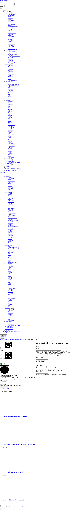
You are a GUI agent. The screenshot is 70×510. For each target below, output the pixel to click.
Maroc (9, 271)
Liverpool (10, 195)
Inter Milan (10, 229)
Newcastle (10, 204)
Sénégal (10, 304)
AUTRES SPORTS (7, 326)
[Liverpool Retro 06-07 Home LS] (15, 497)
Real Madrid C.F (12, 178)
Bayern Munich (11, 215)
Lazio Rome (11, 237)
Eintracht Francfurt (12, 221)
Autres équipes (8, 308)
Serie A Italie (8, 227)
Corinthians (10, 315)
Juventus (10, 234)
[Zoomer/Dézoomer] (0, 508)
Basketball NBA (9, 329)
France (9, 269)
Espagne (10, 272)
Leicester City (11, 200)
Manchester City (11, 198)
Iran (9, 297)
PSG (9, 246)
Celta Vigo (10, 187)
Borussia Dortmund (12, 218)
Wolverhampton (11, 208)
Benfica (10, 314)
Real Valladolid (11, 188)
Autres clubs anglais (12, 213)
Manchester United (12, 197)
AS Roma (10, 231)
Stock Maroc (11, 324)
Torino (9, 242)
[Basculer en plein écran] (1, 508)
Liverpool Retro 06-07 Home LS (14, 500)
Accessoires (8, 322)
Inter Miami (10, 310)
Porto (9, 319)
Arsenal (10, 194)
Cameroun (10, 289)
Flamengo (10, 316)
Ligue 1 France (8, 245)
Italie (9, 273)
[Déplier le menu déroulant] (9, 176)
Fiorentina (10, 235)
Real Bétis (10, 182)
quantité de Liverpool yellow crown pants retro (10, 385)
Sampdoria (10, 240)
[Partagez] (3, 508)
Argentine (10, 267)
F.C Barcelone (11, 179)
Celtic (9, 317)
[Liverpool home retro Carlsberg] (15, 469)
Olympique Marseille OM (13, 248)
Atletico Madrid (11, 181)
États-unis (10, 281)
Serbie (9, 305)
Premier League (8, 192)
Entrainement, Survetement (14, 325)
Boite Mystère (8, 321)
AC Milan (10, 232)
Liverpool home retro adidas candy (15, 416)
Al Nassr (10, 311)
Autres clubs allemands (13, 226)
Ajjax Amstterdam (12, 309)
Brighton (10, 205)
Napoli (9, 230)
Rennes (9, 261)
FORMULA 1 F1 (9, 327)
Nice (9, 256)
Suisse (9, 282)
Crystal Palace (11, 210)
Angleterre (10, 266)
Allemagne (10, 264)
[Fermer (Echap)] (4, 508)
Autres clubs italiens (12, 244)
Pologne (10, 300)
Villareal (10, 186)
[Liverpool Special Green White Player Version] (15, 441)
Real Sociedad (11, 184)
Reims (9, 260)
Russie (9, 299)
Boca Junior (10, 313)
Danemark (10, 293)
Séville (9, 183)
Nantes (9, 255)
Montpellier (10, 252)
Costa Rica (10, 292)
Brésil (9, 268)
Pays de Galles (11, 298)
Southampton (11, 211)
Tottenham (10, 199)
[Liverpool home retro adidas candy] (15, 413)
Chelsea (10, 193)
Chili (9, 301)
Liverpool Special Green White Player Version (19, 444)
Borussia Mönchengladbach (14, 220)
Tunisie (9, 284)
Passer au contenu (4, 0)
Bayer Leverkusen (12, 216)
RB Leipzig (10, 219)
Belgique (10, 278)
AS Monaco (10, 253)
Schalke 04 (10, 224)
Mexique (10, 285)
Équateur (10, 294)
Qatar (9, 303)
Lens (9, 250)
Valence (10, 189)
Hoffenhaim (10, 223)
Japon (9, 276)
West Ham (10, 207)
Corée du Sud (11, 290)
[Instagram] (0, 505)
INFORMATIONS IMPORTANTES (11, 331)
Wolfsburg (10, 225)
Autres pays (10, 306)
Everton (10, 203)
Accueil (4, 174)
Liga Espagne (8, 177)
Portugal (10, 274)
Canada (9, 283)
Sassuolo (10, 241)
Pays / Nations (8, 263)
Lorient (9, 258)
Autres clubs (11, 320)
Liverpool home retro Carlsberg (14, 472)
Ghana (9, 295)
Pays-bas (10, 277)
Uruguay (10, 287)
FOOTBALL (6, 176)
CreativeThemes (22, 506)
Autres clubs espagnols (13, 191)
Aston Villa (10, 209)
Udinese (10, 239)
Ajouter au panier (4, 386)
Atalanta (10, 236)
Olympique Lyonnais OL (13, 247)
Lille (9, 251)
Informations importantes (10, 332)
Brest (9, 257)
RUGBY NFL (8, 330)
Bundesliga (7, 214)
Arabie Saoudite (11, 288)
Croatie (9, 279)
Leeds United (11, 202)
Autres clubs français (12, 262)
